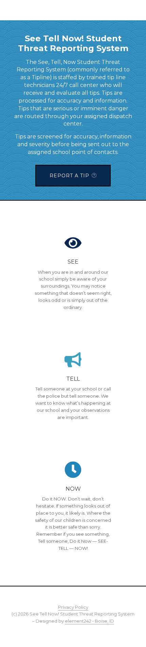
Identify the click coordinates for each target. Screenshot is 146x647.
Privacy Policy (73, 607)
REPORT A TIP (69, 176)
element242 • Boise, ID (89, 621)
